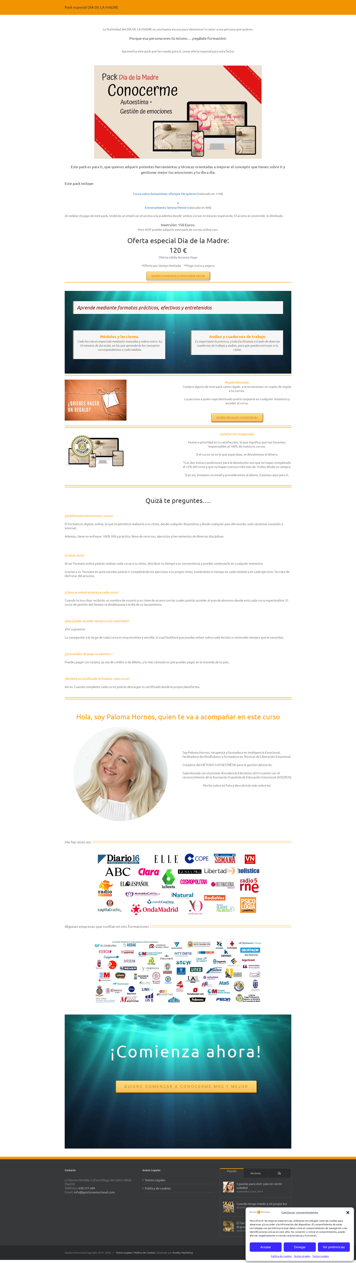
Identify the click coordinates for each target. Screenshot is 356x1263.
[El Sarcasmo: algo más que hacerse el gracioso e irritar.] (228, 1226)
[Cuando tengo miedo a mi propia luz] (228, 1207)
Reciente (256, 1173)
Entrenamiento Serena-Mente (166, 207)
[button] (348, 1213)
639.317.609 (86, 1188)
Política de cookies (281, 1256)
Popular (232, 1171)
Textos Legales (302, 1256)
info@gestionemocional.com (94, 1192)
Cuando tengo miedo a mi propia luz (262, 1204)
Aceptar (265, 1247)
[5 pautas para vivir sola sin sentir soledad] (228, 1187)
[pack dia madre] (178, 67)
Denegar (300, 1247)
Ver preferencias (334, 1247)
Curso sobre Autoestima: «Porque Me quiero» (165, 194)
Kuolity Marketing (183, 1252)
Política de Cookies (145, 1252)
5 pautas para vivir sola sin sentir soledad (259, 1186)
